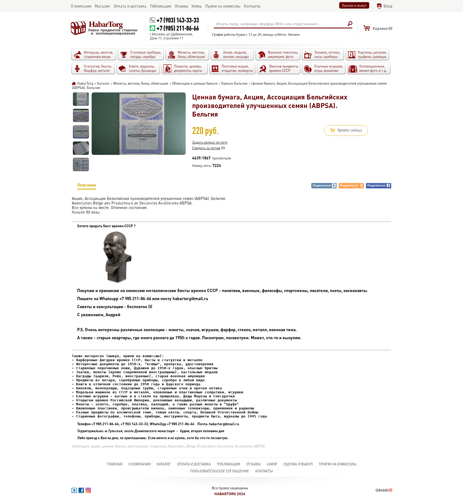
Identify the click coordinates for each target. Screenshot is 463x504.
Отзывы (253, 464)
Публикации (228, 464)
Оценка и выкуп (354, 5)
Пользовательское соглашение (219, 471)
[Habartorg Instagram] (88, 490)
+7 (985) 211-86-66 (177, 28)
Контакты (264, 471)
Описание (86, 184)
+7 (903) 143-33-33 (177, 20)
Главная (114, 464)
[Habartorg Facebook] (81, 490)
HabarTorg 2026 (229, 493)
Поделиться (321, 185)
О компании (140, 464)
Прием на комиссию (338, 464)
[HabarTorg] (104, 28)
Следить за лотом (206, 148)
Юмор (272, 464)
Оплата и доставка (194, 464)
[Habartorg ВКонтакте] (74, 490)
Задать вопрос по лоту (209, 142)
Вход (387, 6)
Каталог (164, 464)
